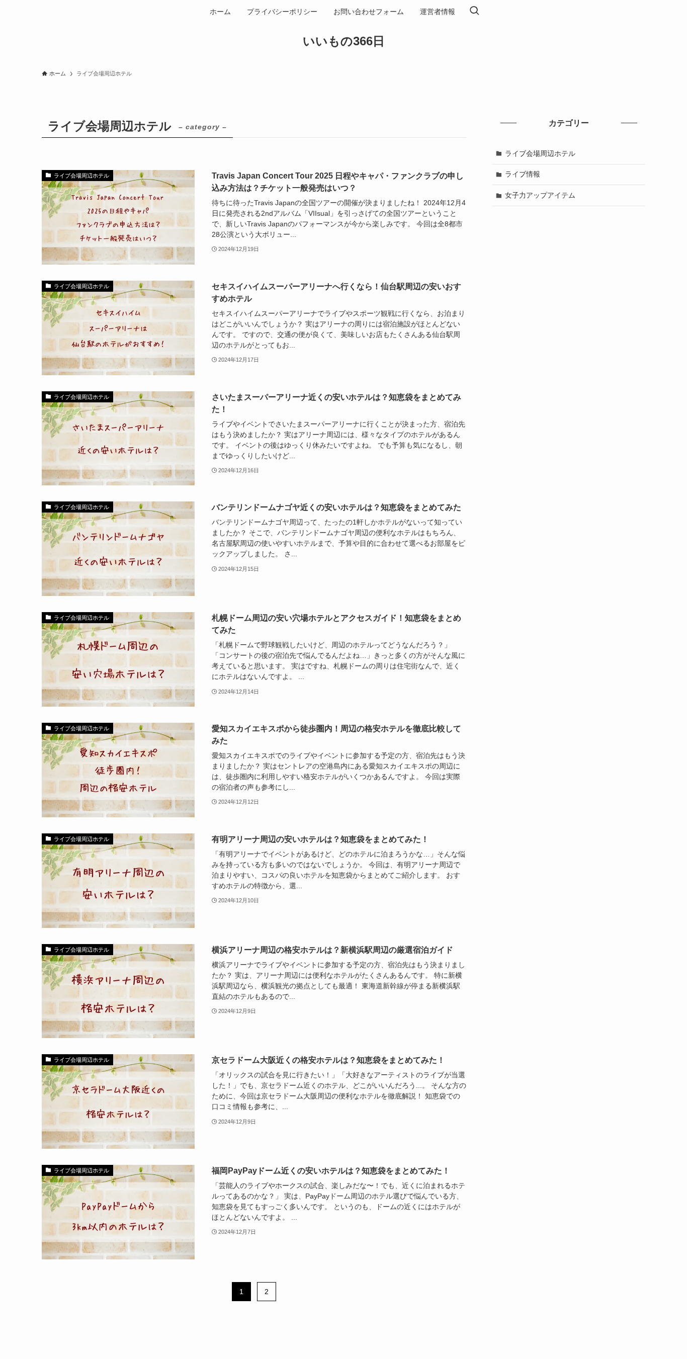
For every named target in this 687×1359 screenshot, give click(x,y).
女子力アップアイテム (540, 195)
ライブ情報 (522, 174)
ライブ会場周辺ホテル (540, 153)
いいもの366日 (344, 41)
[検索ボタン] (474, 11)
